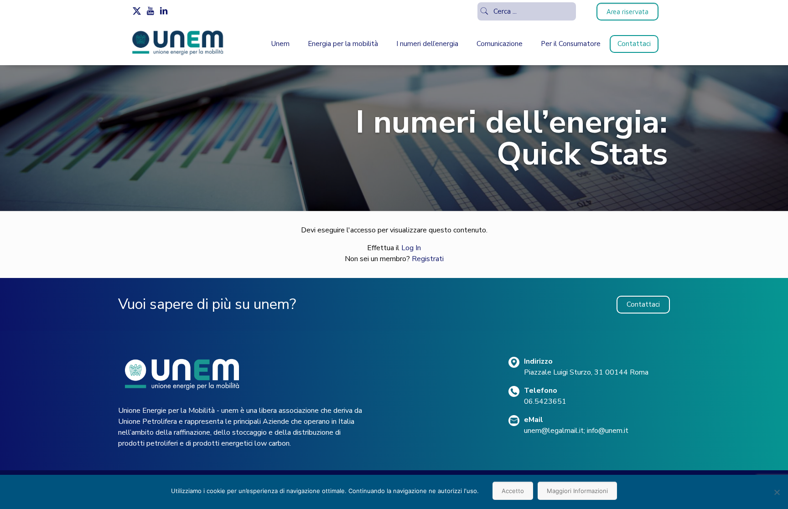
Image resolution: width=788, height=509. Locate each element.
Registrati (428, 259)
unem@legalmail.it (554, 431)
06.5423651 (545, 401)
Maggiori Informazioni (577, 490)
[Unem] (178, 55)
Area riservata (627, 11)
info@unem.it (607, 431)
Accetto (513, 490)
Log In (411, 248)
